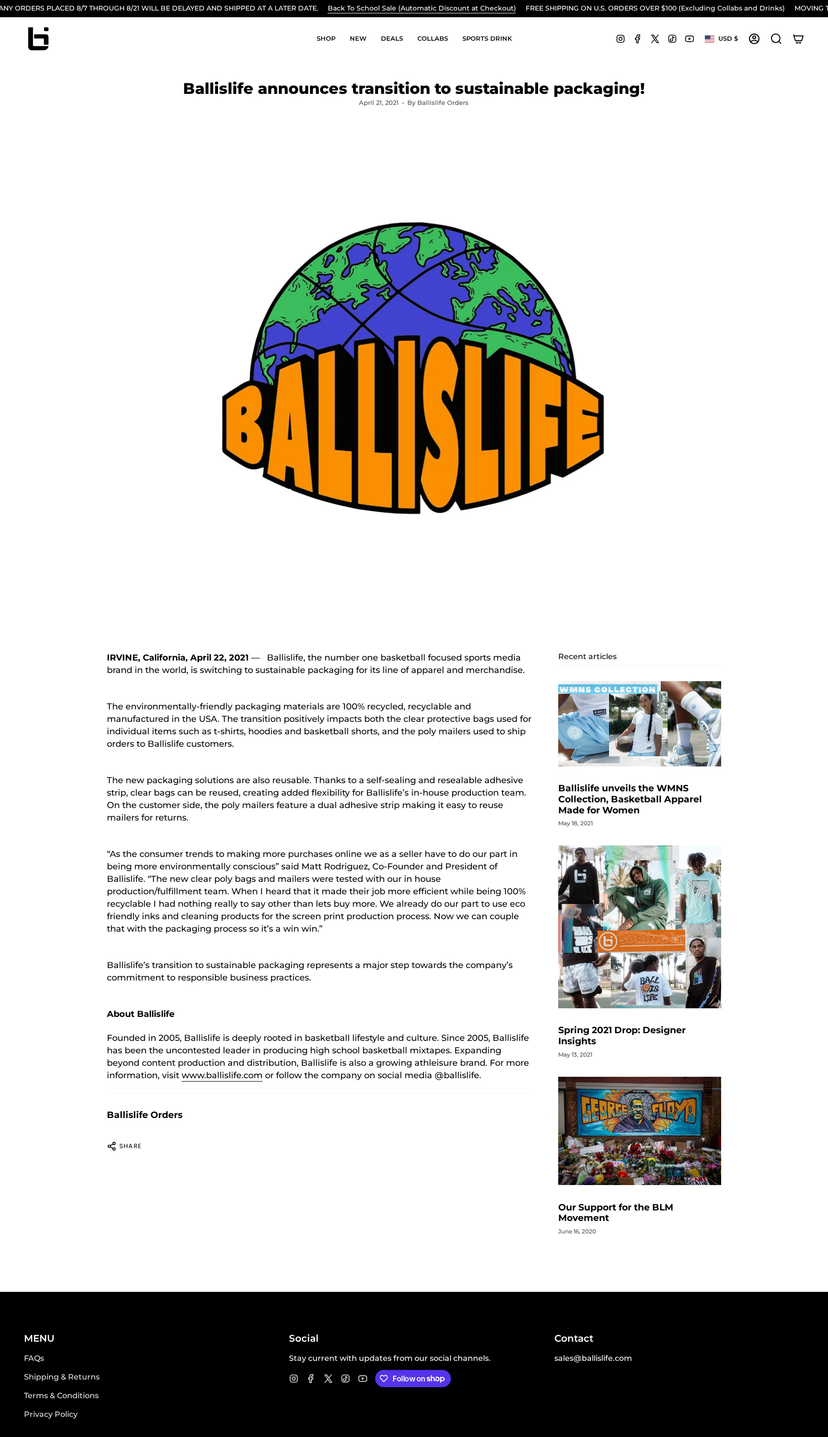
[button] (326, 38)
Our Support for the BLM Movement (615, 1213)
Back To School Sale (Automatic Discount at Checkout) (422, 8)
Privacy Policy (51, 1414)
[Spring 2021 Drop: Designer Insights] (639, 926)
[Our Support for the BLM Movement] (639, 1131)
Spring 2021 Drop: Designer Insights (622, 1036)
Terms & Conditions (61, 1395)
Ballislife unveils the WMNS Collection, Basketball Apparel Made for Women (630, 799)
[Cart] (798, 39)
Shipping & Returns (62, 1376)
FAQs (34, 1358)
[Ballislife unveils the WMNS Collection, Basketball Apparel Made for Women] (639, 723)
